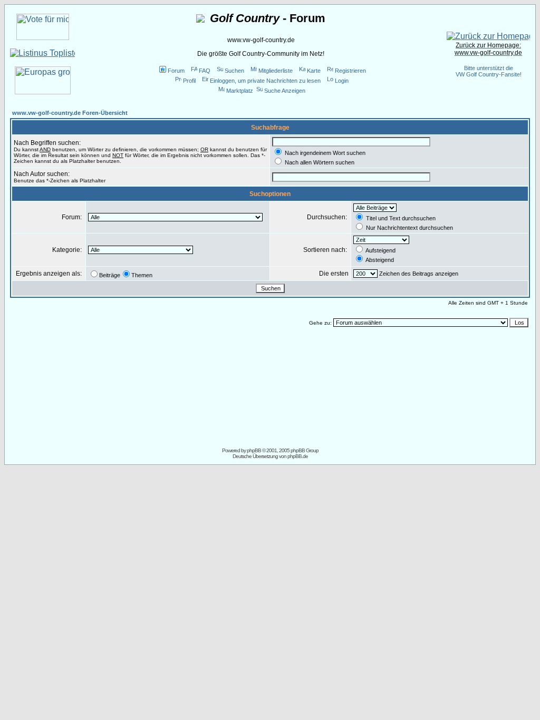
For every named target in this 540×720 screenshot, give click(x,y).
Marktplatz (239, 90)
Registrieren (350, 70)
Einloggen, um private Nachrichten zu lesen (265, 80)
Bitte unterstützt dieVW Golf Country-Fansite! (489, 71)
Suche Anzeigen (284, 90)
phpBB (254, 450)
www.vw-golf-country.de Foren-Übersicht (70, 113)
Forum (176, 70)
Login (342, 80)
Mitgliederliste (275, 70)
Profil (189, 80)
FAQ (204, 70)
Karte (314, 70)
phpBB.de (297, 456)
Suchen (234, 70)
